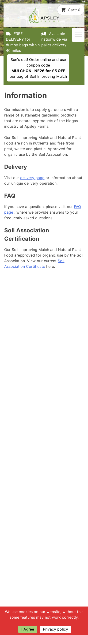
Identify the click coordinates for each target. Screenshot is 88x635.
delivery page (32, 177)
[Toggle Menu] (78, 34)
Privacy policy (55, 629)
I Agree (27, 629)
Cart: (74, 9)
